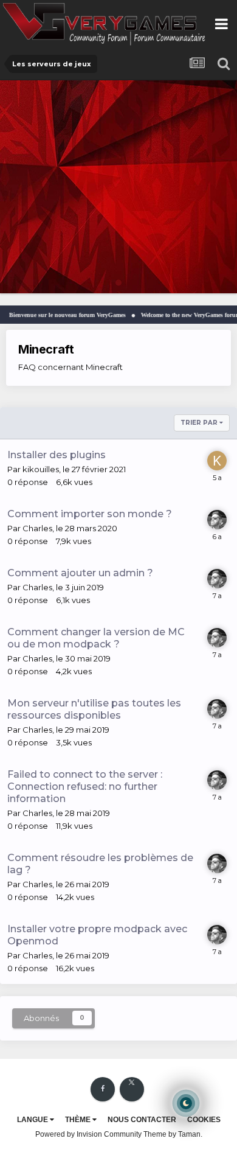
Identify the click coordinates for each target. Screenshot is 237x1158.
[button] (195, 186)
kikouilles (40, 469)
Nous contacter (142, 1119)
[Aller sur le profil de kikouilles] (217, 460)
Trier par (199, 423)
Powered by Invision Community (88, 1134)
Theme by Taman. (172, 1134)
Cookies (204, 1119)
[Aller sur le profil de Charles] (217, 519)
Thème (78, 1119)
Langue (33, 1119)
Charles (37, 528)
